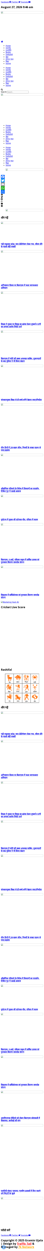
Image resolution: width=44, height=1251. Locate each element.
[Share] (22, 192)
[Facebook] (22, 177)
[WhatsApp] (22, 188)
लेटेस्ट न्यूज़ (9, 59)
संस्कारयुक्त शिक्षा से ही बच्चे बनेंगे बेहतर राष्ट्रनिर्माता (21, 400)
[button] (22, 90)
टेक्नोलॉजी (9, 55)
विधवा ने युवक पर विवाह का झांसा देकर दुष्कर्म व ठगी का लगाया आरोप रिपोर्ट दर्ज (21, 325)
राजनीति (8, 50)
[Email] (22, 184)
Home (8, 46)
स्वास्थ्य (8, 63)
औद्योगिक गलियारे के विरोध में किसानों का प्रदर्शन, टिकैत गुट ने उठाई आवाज (20, 489)
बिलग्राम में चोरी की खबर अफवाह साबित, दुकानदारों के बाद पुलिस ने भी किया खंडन (21, 359)
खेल (7, 57)
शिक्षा (7, 61)
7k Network (26, 1247)
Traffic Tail (24, 1243)
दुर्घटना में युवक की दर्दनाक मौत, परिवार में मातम (19, 519)
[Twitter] (22, 180)
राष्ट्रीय (8, 48)
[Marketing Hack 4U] (10, 602)
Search (3, 92)
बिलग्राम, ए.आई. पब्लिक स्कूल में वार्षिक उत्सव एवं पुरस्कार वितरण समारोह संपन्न (20, 560)
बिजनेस (8, 52)
